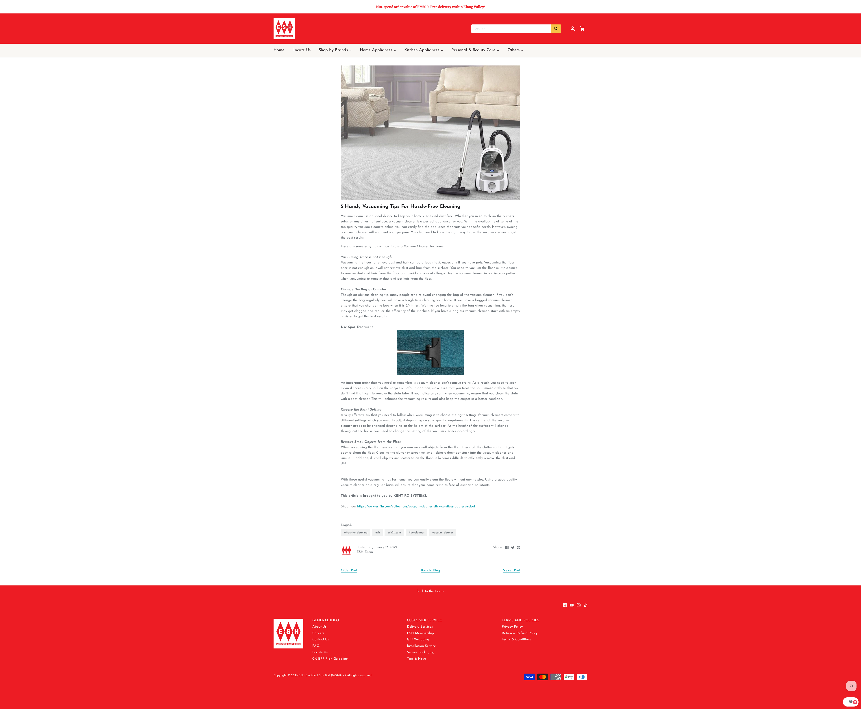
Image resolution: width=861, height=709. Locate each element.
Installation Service (421, 646)
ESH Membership (420, 633)
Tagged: (346, 525)
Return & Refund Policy (519, 633)
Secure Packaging (420, 652)
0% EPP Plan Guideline (330, 659)
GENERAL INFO (325, 620)
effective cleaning (355, 532)
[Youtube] (572, 604)
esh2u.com (394, 532)
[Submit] (556, 28)
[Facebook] (565, 604)
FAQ (316, 646)
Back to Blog (430, 570)
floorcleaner (416, 532)
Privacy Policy (512, 627)
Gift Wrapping (418, 639)
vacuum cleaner (442, 532)
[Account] (573, 28)
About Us (319, 627)
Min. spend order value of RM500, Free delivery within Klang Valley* (430, 7)
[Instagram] (579, 604)
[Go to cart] (582, 28)
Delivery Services (420, 627)
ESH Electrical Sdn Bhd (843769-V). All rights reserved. (335, 675)
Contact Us (320, 639)
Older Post (349, 570)
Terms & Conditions (516, 639)
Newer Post (511, 570)
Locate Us (320, 652)
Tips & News (416, 659)
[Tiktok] (585, 604)
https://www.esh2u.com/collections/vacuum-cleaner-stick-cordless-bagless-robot (416, 506)
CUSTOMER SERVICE (424, 620)
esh (377, 532)
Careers (318, 633)
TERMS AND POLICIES (520, 620)
